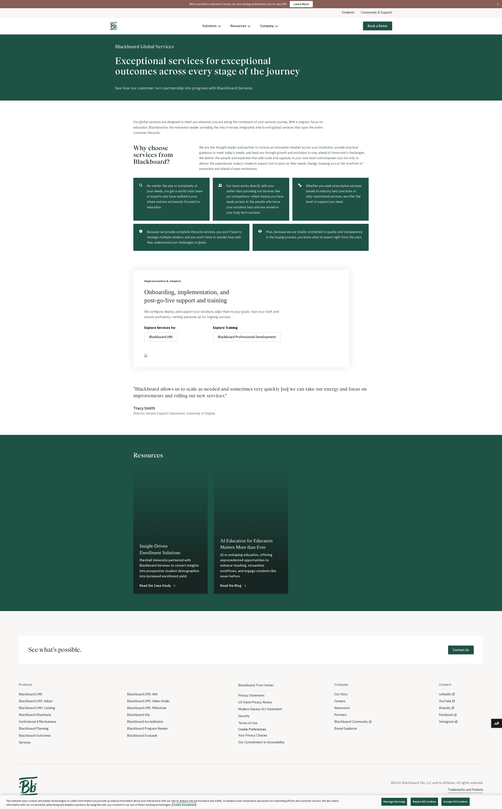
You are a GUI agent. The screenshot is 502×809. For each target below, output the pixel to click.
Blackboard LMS (161, 337)
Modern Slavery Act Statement (260, 709)
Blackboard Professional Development (247, 337)
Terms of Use (247, 723)
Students (348, 12)
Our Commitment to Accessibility (261, 742)
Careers (340, 701)
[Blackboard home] (28, 786)
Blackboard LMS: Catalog (37, 708)
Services (25, 742)
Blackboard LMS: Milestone (146, 708)
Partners (340, 715)
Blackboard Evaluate (142, 735)
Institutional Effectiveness (37, 722)
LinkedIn (445, 694)
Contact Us (461, 650)
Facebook (446, 715)
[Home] (113, 26)
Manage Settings (394, 801)
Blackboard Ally (138, 715)
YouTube (445, 701)
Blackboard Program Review (147, 728)
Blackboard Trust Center (256, 685)
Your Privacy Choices (252, 735)
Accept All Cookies (455, 801)
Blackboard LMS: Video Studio (148, 701)
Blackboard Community (351, 722)
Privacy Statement (251, 695)
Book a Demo (377, 26)
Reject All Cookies (424, 801)
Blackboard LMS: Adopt (36, 701)
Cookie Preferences (252, 729)
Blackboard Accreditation (145, 722)
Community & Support (376, 12)
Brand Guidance (345, 728)
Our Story (341, 694)
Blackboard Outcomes (35, 735)
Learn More (301, 4)
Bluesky (445, 708)
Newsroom (342, 708)
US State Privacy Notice (255, 702)
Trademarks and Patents (465, 790)
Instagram (446, 722)
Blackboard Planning (34, 728)
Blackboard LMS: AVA (142, 694)
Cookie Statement (184, 804)
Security (244, 716)
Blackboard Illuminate (35, 715)
